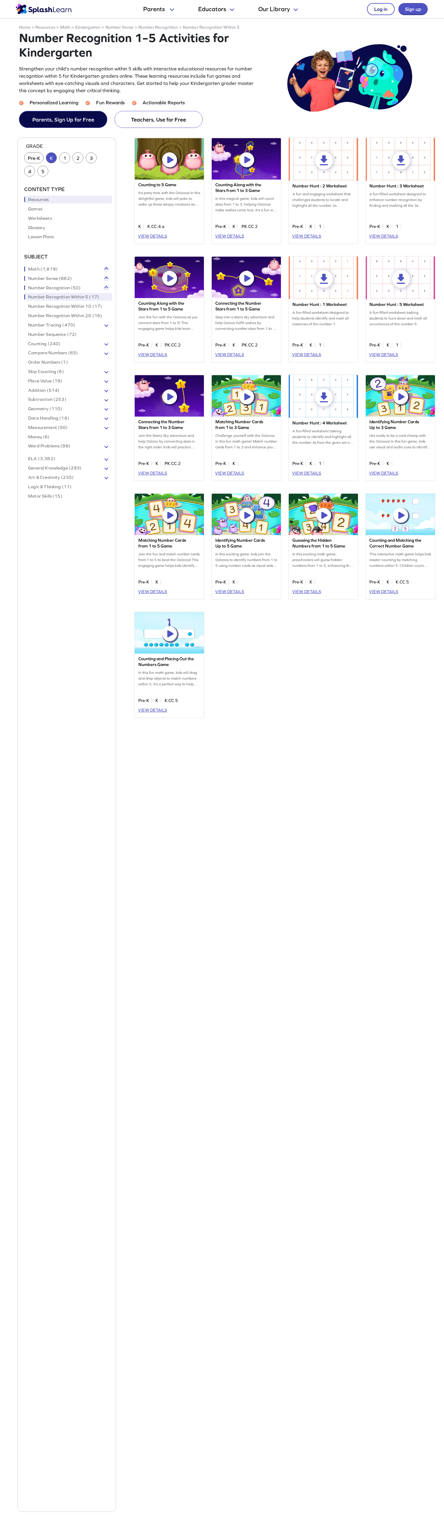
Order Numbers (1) (48, 362)
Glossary (36, 227)
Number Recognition (158, 27)
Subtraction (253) (47, 399)
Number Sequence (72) (52, 334)
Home (25, 27)
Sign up (413, 9)
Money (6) (39, 436)
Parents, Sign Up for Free (63, 119)
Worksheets (40, 218)
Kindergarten (88, 27)
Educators (212, 9)
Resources (45, 27)
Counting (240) (44, 343)
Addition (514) (44, 390)
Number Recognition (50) (54, 287)
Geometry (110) (45, 409)
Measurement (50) (48, 427)
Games (35, 208)
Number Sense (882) (50, 278)
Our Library (274, 9)
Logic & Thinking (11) (50, 486)
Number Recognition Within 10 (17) (65, 306)
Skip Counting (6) (46, 371)
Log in (381, 9)
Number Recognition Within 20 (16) (65, 315)
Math (65, 27)
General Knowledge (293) (55, 468)
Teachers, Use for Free (158, 119)
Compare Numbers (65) (53, 353)
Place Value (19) (45, 381)
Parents (154, 9)
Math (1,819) (43, 269)
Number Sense (119, 27)
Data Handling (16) (48, 418)
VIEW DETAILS (152, 236)
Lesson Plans (41, 237)
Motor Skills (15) (45, 496)
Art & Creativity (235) (51, 477)
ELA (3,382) (41, 458)
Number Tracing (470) (51, 325)
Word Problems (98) (49, 446)
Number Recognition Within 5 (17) (63, 297)
